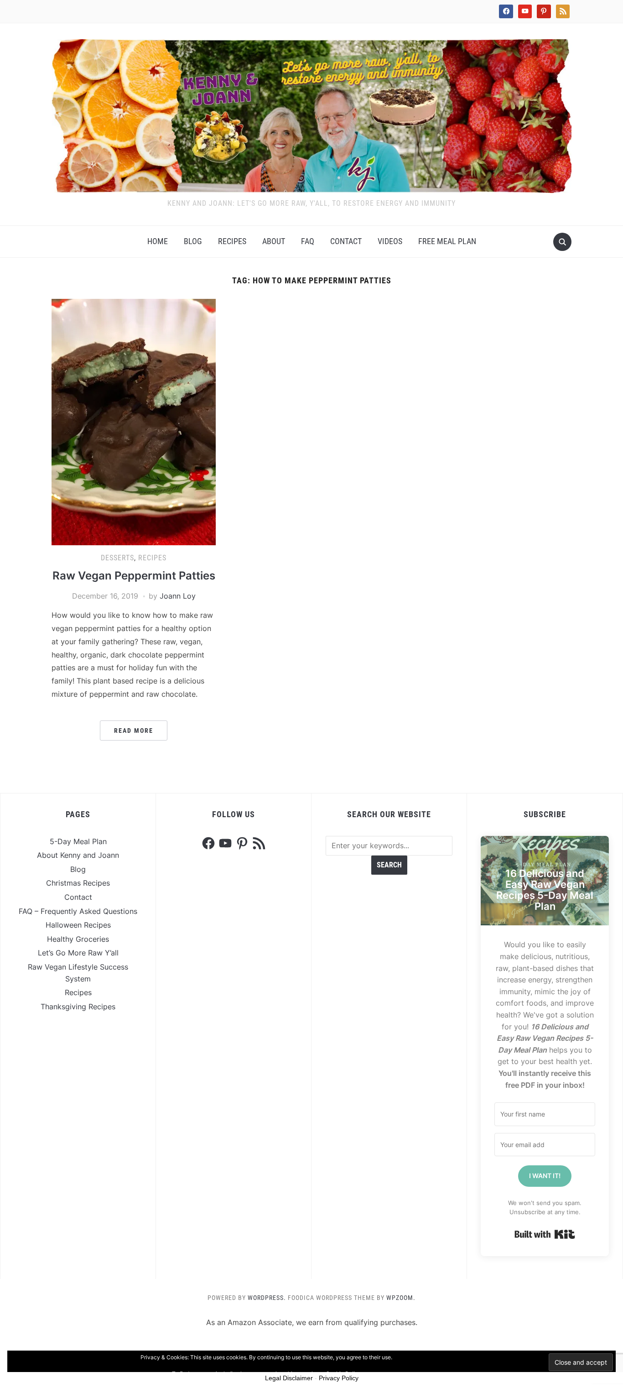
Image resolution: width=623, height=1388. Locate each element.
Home (157, 241)
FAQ (307, 241)
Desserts (117, 557)
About (273, 241)
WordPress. (267, 1297)
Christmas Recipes (78, 882)
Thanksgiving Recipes (78, 1006)
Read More (133, 730)
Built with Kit (544, 1234)
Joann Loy (178, 595)
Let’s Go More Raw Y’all (78, 952)
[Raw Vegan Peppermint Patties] (134, 421)
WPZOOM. (400, 1297)
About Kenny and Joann (78, 855)
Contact (346, 241)
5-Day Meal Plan (78, 841)
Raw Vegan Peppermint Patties (133, 575)
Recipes (232, 241)
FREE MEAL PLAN (447, 241)
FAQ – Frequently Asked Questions (78, 911)
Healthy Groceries (78, 939)
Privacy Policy (338, 1378)
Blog (193, 241)
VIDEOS (390, 241)
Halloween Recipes (78, 924)
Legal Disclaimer (289, 1378)
